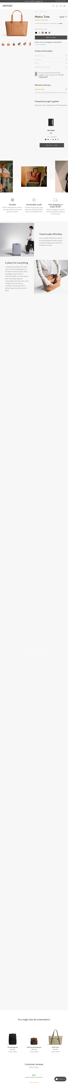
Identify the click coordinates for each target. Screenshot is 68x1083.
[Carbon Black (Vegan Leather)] (36, 33)
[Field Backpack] (12, 1036)
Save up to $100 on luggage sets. (34, 1)
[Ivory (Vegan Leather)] (39, 33)
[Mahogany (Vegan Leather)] (46, 33)
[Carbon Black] (45, 139)
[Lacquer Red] (55, 139)
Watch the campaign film (33, 652)
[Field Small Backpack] (34, 1036)
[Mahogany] (53, 139)
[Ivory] (50, 139)
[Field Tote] (55, 1036)
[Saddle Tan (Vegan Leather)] (43, 33)
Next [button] (25, 23)
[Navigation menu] (64, 6)
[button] (41, 20)
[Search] (53, 6)
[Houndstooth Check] (49, 33)
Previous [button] (8, 23)
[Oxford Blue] (48, 139)
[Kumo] (58, 139)
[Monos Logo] (7, 6)
